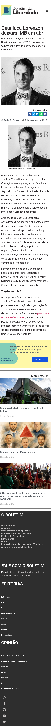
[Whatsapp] (4, 698)
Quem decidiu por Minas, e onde (18, 452)
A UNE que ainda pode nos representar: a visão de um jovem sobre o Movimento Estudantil (22, 496)
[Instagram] (4, 710)
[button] (30, 114)
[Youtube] (4, 716)
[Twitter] (4, 722)
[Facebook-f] (4, 704)
